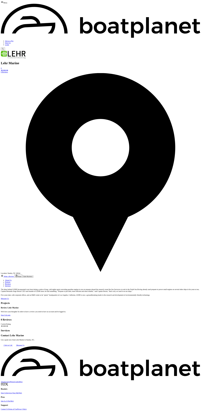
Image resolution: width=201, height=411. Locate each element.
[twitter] (6, 385)
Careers (7, 382)
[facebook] (1, 385)
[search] (3, 49)
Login (7, 45)
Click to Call (8, 345)
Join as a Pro (9, 41)
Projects (7, 282)
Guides (17, 382)
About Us (8, 280)
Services (8, 286)
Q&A (20, 393)
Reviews (8, 284)
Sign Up (8, 43)
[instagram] (3, 385)
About (3, 382)
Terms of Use (12, 409)
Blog (21, 382)
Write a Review (8, 276)
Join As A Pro (5, 401)
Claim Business (28, 276)
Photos (12, 382)
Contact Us (4, 409)
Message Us (5, 298)
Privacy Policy (22, 409)
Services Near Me (12, 393)
